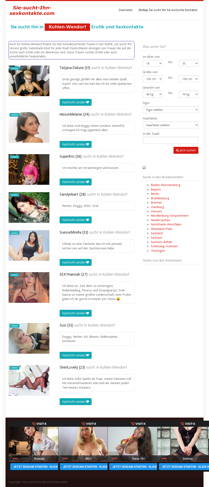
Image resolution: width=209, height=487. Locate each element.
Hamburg (157, 207)
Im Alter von (151, 57)
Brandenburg (160, 198)
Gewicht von (151, 87)
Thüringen (158, 251)
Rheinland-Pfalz (161, 229)
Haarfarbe (150, 118)
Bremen (156, 202)
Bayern (156, 189)
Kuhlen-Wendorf (118, 68)
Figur (146, 103)
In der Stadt (151, 134)
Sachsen (156, 237)
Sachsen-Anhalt (161, 242)
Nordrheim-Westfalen (166, 224)
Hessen (156, 211)
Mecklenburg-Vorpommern (170, 215)
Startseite (125, 10)
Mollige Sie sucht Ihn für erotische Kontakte (168, 10)
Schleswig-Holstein (164, 246)
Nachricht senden (74, 102)
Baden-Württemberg (165, 185)
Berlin (155, 194)
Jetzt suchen (187, 150)
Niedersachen (160, 220)
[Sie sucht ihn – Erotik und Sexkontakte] (32, 10)
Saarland (157, 233)
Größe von (150, 72)
